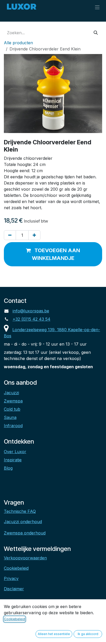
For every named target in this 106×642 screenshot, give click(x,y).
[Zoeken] (95, 33)
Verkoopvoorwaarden (25, 557)
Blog (8, 468)
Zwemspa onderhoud (25, 532)
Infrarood (13, 425)
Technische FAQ (20, 511)
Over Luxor (15, 451)
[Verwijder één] (10, 235)
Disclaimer (14, 588)
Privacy (11, 578)
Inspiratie (13, 459)
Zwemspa (13, 400)
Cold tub (12, 409)
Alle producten (18, 42)
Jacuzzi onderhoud (23, 521)
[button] (53, 254)
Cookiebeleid (16, 568)
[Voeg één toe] (34, 235)
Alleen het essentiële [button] (54, 634)
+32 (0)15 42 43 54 (31, 319)
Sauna (10, 417)
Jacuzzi (11, 392)
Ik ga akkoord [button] (88, 634)
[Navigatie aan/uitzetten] (97, 7)
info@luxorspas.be (31, 310)
